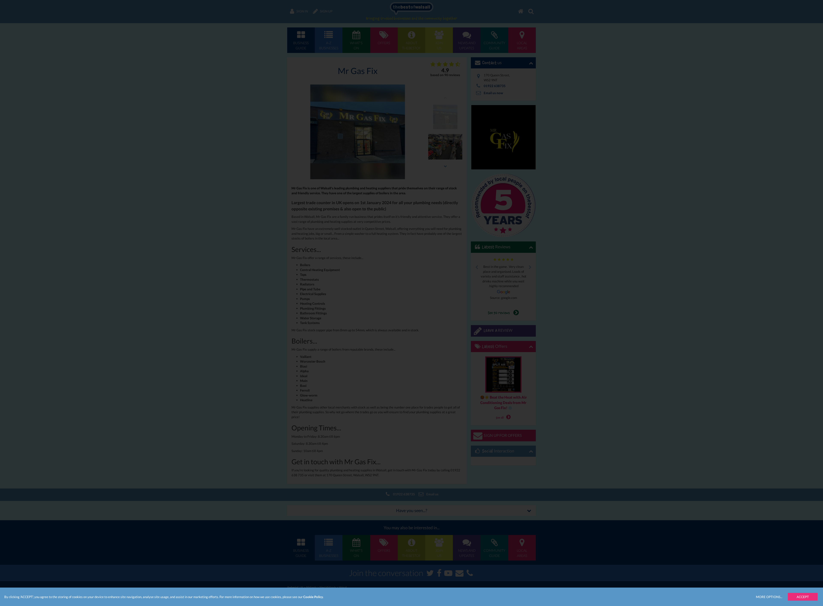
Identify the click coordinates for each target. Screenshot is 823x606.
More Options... (769, 597)
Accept (803, 597)
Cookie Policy (313, 597)
